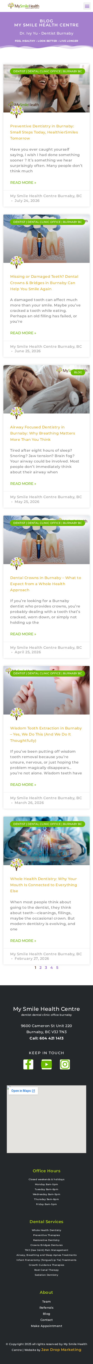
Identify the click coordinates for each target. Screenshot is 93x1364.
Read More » (23, 182)
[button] (87, 6)
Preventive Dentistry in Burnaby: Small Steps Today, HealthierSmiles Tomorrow (44, 132)
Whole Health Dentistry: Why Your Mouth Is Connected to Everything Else (43, 885)
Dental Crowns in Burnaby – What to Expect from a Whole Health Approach (45, 584)
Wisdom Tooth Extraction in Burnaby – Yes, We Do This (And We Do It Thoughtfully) (46, 734)
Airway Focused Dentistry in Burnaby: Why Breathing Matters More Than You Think (42, 433)
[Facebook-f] (28, 1064)
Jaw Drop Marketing (61, 1350)
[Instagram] (65, 1064)
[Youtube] (47, 1064)
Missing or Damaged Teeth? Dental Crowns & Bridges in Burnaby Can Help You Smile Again (44, 282)
